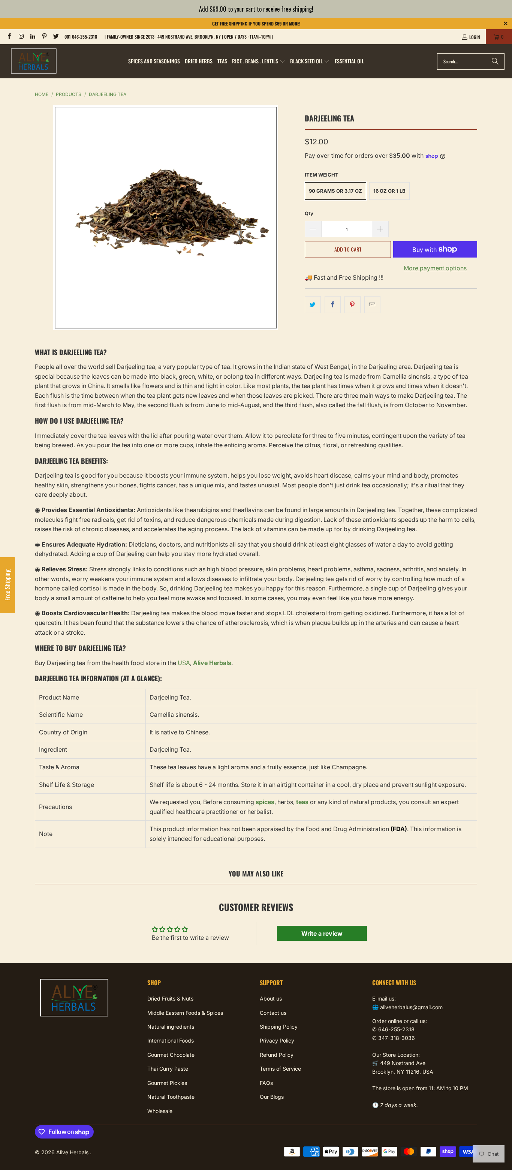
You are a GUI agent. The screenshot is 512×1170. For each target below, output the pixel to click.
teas (302, 802)
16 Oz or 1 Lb (389, 191)
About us (271, 998)
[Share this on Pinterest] (352, 304)
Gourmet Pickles (167, 1083)
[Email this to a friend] (372, 304)
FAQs (266, 1083)
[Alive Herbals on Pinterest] (44, 36)
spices (265, 802)
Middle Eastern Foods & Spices (185, 1013)
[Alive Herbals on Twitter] (55, 36)
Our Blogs (272, 1097)
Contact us (273, 1013)
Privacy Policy (277, 1040)
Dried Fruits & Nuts (170, 998)
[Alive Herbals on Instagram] (20, 36)
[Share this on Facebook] (333, 304)
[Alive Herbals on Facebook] (9, 36)
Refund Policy (276, 1055)
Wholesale (159, 1111)
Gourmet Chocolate (171, 1055)
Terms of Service (280, 1068)
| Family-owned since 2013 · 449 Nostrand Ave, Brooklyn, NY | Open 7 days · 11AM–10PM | (189, 36)
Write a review (322, 933)
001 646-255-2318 (80, 36)
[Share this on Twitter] (313, 304)
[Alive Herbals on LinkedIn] (32, 36)
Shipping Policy (279, 1026)
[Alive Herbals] (33, 61)
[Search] (495, 61)
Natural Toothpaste (171, 1097)
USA (184, 663)
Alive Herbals (73, 1152)
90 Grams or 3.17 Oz (335, 191)
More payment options (435, 268)
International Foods (170, 1040)
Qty (309, 213)
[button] (258, 61)
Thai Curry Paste (167, 1068)
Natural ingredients (170, 1026)
